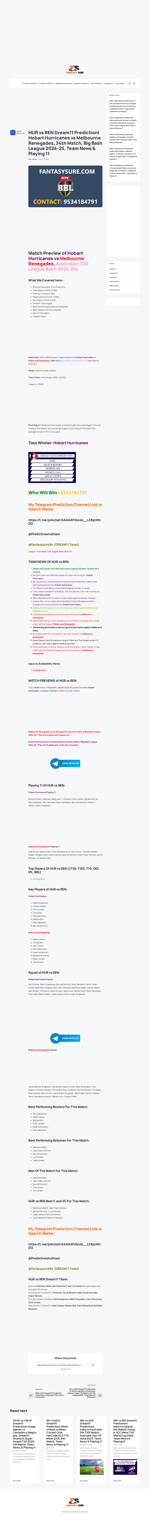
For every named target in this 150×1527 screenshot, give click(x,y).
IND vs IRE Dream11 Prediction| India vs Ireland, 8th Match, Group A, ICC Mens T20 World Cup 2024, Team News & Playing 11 (125, 1431)
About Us (112, 269)
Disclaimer (113, 277)
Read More (17, 1481)
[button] (129, 83)
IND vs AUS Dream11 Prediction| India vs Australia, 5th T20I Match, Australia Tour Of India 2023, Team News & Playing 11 (91, 1431)
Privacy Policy (114, 290)
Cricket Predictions (20, 132)
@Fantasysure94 (40, 544)
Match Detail (114, 281)
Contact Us (113, 273)
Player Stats (113, 286)
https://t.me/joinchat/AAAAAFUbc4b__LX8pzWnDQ (64, 522)
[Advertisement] (66, 15)
